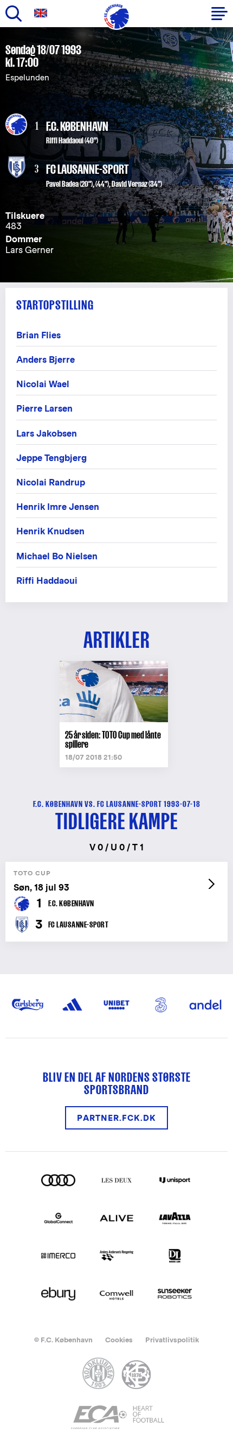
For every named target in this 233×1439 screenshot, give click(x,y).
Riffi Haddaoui (64, 140)
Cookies (119, 1340)
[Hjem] (116, 16)
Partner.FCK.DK (116, 1117)
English (42, 13)
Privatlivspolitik (172, 1340)
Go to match (116, 867)
